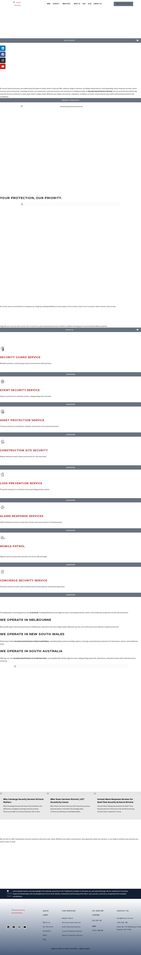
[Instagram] (3, 60)
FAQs (84, 4)
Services (56, 4)
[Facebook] (3, 54)
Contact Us (98, 4)
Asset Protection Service (22, 420)
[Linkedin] (3, 48)
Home (49, 4)
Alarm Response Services (22, 516)
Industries (66, 4)
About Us (77, 4)
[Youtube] (3, 66)
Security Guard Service (20, 357)
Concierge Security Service (23, 580)
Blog (89, 4)
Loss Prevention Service (21, 483)
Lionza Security (84, 949)
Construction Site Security (24, 450)
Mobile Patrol (12, 546)
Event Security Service (20, 390)
